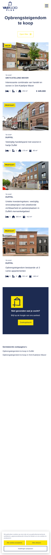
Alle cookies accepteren (14, 543)
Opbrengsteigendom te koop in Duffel (18, 351)
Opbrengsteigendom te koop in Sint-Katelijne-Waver (24, 355)
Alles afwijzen (36, 543)
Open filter (24, 34)
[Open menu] (47, 6)
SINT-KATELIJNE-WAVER (17, 78)
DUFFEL (9, 137)
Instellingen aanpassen (25, 548)
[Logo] (12, 6)
